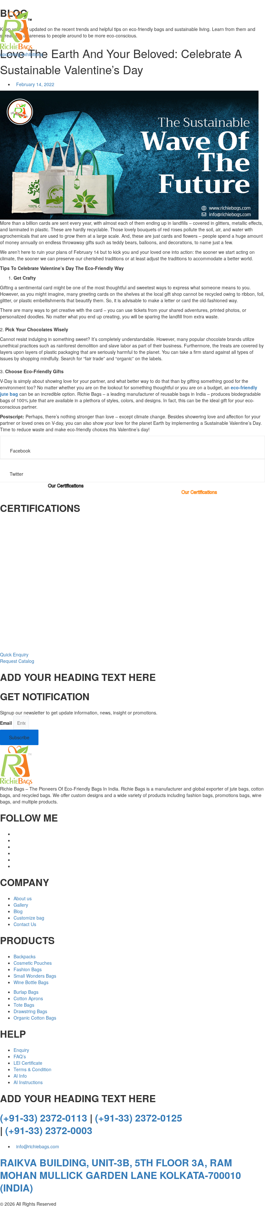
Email (6, 723)
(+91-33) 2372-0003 (48, 1130)
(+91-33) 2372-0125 (138, 1117)
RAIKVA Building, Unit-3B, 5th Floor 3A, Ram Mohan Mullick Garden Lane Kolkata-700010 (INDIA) (120, 1174)
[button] (132, 447)
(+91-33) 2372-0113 (43, 1117)
